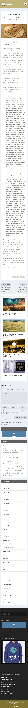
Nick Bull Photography (6, 686)
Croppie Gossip (6, 551)
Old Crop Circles (5, 688)
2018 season (16, 17)
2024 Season (6, 529)
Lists (4, 573)
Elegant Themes (14, 702)
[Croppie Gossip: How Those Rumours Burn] (14, 346)
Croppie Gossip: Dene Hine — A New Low (14, 376)
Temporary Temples (6, 689)
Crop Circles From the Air (7, 693)
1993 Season (6, 485)
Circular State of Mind (6, 679)
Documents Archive (7, 566)
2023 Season (6, 525)
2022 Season (6, 521)
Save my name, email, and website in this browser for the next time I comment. (13, 412)
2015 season (6, 496)
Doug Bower (18, 58)
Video (4, 599)
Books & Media (6, 540)
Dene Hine (5, 558)
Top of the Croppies (7, 595)
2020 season (6, 514)
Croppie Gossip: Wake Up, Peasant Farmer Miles (12, 314)
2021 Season (6, 518)
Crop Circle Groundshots (7, 682)
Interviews (5, 569)
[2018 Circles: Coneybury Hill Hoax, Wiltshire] (14, 325)
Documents (6, 562)
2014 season (6, 492)
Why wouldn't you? (7, 602)
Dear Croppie (6, 555)
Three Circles (6, 591)
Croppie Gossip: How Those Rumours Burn (12, 355)
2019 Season (6, 510)
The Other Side (6, 588)
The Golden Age (7, 584)
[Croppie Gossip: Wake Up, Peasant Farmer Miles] (14, 304)
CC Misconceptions (7, 544)
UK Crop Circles (5, 691)
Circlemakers (4, 677)
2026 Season (6, 536)
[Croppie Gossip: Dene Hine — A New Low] (14, 366)
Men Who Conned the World (8, 684)
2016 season (6, 499)
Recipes (5, 577)
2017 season (6, 503)
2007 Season (6, 488)
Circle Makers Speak (8, 547)
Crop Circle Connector (6, 681)
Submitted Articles (7, 580)
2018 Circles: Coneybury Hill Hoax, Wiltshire (13, 334)
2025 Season (6, 532)
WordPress (14, 703)
